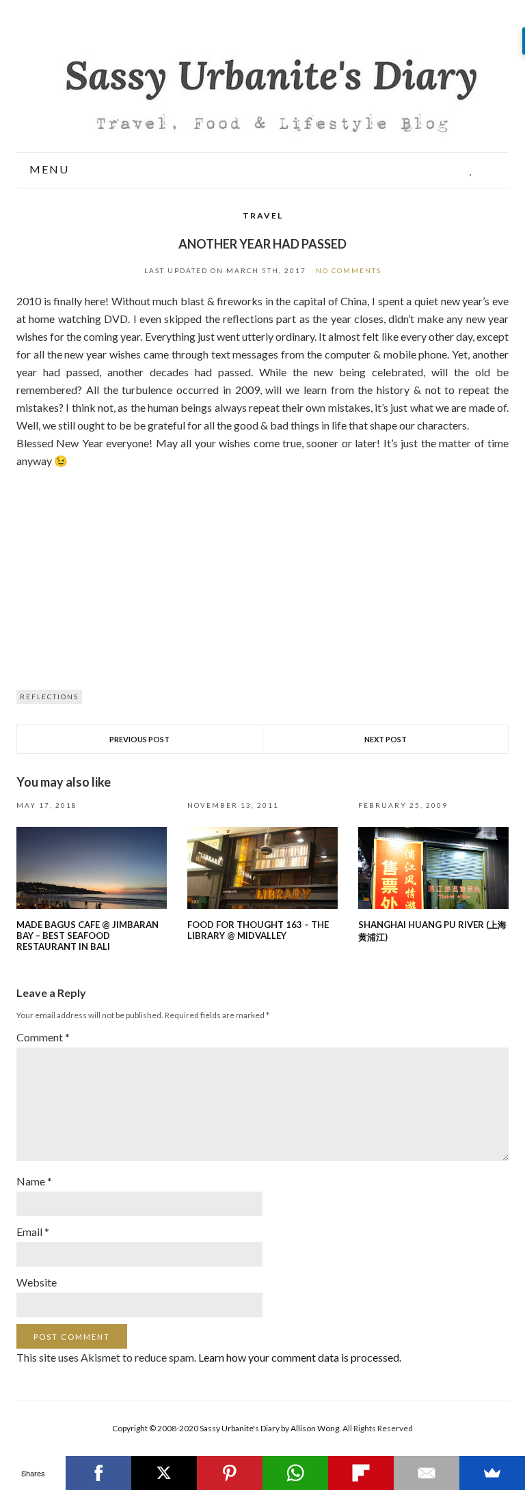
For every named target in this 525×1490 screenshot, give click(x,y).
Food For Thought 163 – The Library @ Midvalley (258, 930)
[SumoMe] (492, 1473)
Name (34, 1181)
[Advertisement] (262, 572)
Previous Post (139, 739)
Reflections (49, 696)
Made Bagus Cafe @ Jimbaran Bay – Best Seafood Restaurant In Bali (87, 935)
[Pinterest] (229, 1473)
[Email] (426, 1473)
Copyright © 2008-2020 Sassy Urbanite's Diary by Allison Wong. (227, 1428)
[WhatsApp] (295, 1473)
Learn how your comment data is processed (298, 1357)
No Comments (348, 270)
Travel (263, 215)
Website (36, 1282)
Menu (47, 169)
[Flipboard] (361, 1473)
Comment (43, 1036)
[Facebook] (98, 1473)
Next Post (385, 739)
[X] (164, 1473)
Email (32, 1231)
